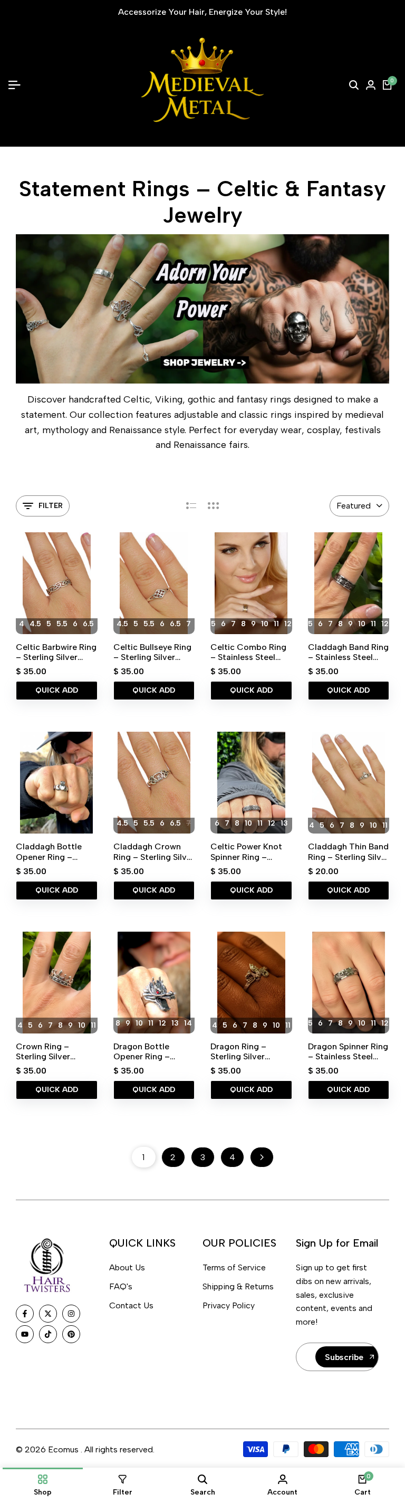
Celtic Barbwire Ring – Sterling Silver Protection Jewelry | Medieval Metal (56, 652)
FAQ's (120, 1286)
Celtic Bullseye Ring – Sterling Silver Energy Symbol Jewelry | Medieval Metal (152, 652)
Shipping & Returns (238, 1286)
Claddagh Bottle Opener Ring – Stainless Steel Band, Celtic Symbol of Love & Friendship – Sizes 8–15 (56, 851)
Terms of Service (234, 1267)
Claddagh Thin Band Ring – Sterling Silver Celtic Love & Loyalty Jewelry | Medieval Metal (348, 851)
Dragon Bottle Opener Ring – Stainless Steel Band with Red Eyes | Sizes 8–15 (154, 1051)
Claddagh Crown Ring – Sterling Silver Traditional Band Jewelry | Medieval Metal (154, 851)
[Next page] (262, 1157)
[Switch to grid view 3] (213, 506)
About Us (127, 1267)
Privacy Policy (228, 1305)
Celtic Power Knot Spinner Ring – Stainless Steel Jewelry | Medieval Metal (246, 851)
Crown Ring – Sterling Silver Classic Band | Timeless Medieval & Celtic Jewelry (56, 1051)
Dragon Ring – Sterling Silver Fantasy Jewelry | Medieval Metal (243, 1051)
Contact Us (131, 1305)
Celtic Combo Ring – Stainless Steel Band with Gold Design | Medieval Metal (248, 652)
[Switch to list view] (191, 506)
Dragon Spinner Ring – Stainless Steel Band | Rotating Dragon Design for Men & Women (348, 1051)
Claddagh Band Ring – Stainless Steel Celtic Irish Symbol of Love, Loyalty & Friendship (348, 652)
